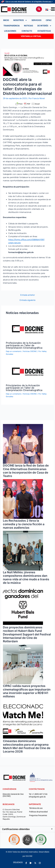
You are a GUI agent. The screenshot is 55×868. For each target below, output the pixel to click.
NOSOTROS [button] (18, 20)
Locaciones (10, 31)
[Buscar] (39, 9)
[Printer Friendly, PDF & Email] (27, 104)
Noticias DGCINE (30, 351)
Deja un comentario (13, 351)
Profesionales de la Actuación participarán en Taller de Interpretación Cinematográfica (24, 345)
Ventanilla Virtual (31, 36)
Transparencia (11, 26)
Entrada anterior (27, 295)
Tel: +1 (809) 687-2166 (38, 794)
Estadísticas (44, 31)
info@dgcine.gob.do (37, 797)
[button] (27, 829)
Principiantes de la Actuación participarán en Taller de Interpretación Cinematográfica (24, 388)
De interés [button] (42, 26)
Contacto (27, 31)
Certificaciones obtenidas (16, 829)
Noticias (28, 26)
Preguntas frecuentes (38, 815)
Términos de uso (36, 808)
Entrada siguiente (27, 300)
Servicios (36, 20)
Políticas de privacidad (38, 812)
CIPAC (49, 20)
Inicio (6, 20)
